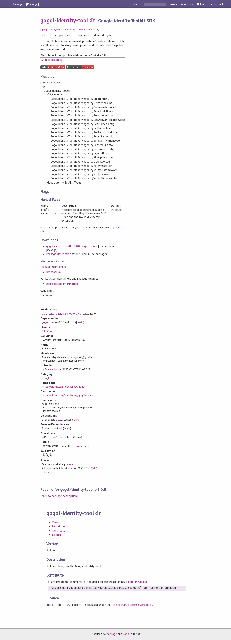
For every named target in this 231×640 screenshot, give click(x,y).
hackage (112, 634)
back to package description (59, 496)
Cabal (126, 634)
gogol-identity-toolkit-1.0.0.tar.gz (66, 246)
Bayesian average (80, 446)
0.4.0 (49, 295)
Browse (173, 4)
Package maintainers (53, 267)
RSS (54, 309)
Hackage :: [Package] (25, 4)
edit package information (62, 284)
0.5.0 (85, 313)
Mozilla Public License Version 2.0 (132, 605)
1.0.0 (58, 419)
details (80, 322)
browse (93, 246)
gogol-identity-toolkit (67, 20)
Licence (57, 535)
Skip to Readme (51, 60)
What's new (187, 4)
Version (56, 522)
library (52, 29)
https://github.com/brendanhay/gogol (63, 386)
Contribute (58, 530)
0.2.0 (65, 313)
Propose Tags (69, 29)
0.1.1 (58, 313)
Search (137, 4)
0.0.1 (45, 313)
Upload (201, 4)
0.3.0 (72, 313)
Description (59, 526)
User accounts (216, 4)
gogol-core (48, 322)
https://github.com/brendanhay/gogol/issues (67, 395)
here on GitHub (137, 582)
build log (69, 464)
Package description (58, 254)
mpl (58, 29)
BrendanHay (53, 272)
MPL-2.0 (47, 331)
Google (46, 378)
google (45, 29)
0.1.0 (51, 313)
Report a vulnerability (89, 29)
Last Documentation (50, 82)
